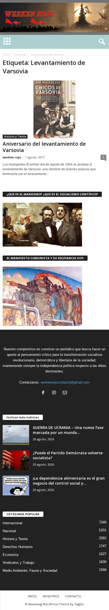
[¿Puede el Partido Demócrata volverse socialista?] (16, 460)
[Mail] (65, 393)
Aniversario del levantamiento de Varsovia (44, 147)
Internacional (12, 523)
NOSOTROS (51, 596)
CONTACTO (73, 596)
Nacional (9, 531)
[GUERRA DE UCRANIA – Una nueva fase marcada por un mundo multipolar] (16, 435)
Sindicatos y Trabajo (18, 563)
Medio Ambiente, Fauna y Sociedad (30, 571)
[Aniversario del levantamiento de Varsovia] (54, 110)
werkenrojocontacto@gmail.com (65, 382)
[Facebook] (44, 393)
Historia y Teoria (15, 136)
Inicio (6, 54)
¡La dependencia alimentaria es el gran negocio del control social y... (69, 481)
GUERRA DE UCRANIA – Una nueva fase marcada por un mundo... (68, 430)
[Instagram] (55, 393)
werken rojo (12, 157)
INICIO (32, 596)
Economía (10, 555)
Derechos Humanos (18, 547)
